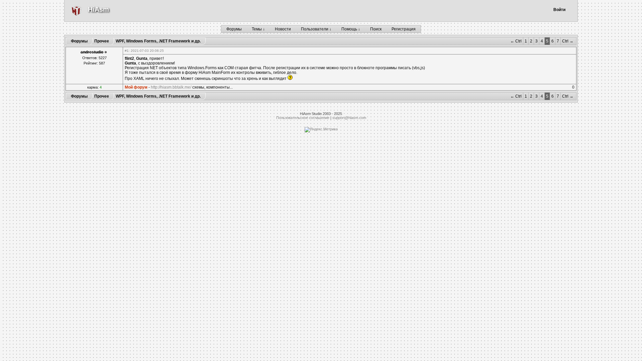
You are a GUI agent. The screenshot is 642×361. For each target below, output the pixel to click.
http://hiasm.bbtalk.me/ (171, 87)
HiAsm (98, 9)
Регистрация (404, 29)
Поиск (376, 29)
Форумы (234, 29)
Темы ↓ (258, 29)
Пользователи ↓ (316, 29)
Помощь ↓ (350, 29)
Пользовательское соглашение (302, 118)
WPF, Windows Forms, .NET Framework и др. (158, 41)
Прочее (101, 41)
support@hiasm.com (349, 118)
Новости (283, 29)
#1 (127, 50)
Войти (559, 9)
